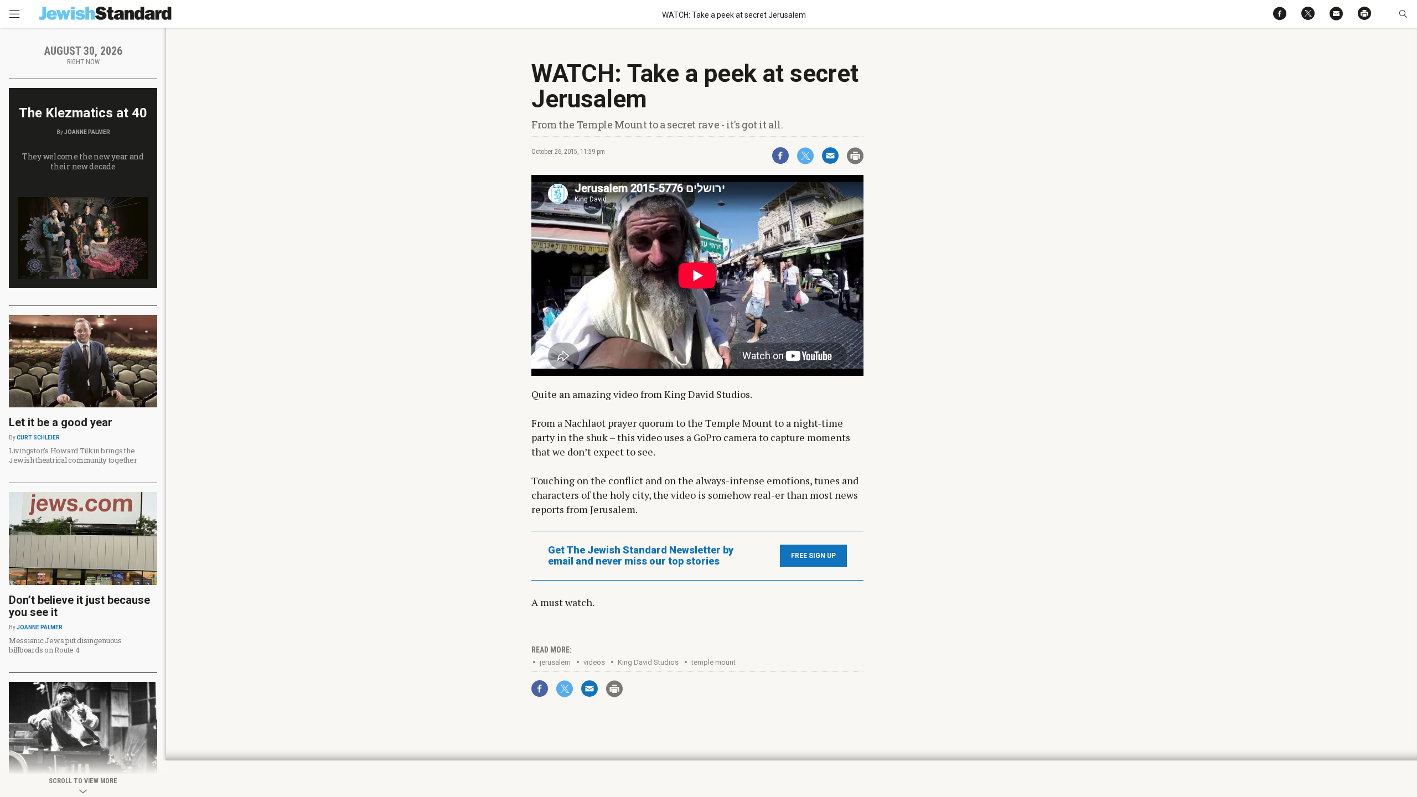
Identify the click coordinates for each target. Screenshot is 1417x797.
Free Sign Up (813, 556)
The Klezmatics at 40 (83, 113)
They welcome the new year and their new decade (83, 161)
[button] (1403, 14)
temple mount (713, 662)
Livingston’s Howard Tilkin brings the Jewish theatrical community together (73, 455)
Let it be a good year (60, 422)
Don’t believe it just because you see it (79, 606)
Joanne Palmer (87, 132)
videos (594, 662)
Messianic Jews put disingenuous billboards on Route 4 (65, 645)
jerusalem (555, 662)
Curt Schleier (38, 437)
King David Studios (648, 662)
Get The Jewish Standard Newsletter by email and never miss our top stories (640, 556)
